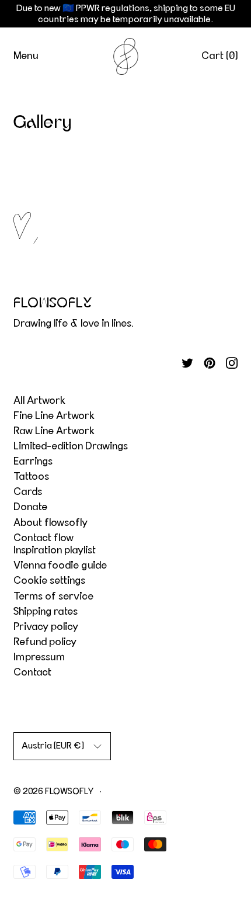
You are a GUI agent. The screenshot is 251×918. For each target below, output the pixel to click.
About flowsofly (50, 523)
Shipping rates (45, 612)
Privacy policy (45, 627)
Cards (27, 492)
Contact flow (43, 538)
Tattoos (31, 477)
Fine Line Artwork (54, 416)
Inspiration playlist (54, 550)
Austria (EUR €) (53, 745)
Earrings (33, 461)
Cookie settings (49, 581)
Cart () (219, 56)
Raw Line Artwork (54, 431)
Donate (30, 507)
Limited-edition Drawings (70, 446)
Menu (25, 56)
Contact (32, 672)
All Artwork (39, 401)
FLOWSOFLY (69, 791)
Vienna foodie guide (60, 565)
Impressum (39, 657)
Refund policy (44, 642)
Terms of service (53, 596)
